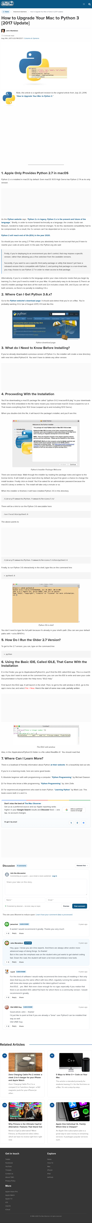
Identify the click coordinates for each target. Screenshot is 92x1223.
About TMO (9, 1177)
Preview (66, 906)
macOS (8, 1206)
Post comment (79, 906)
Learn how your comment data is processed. (54, 914)
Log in (54, 876)
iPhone (49, 1170)
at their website (58, 764)
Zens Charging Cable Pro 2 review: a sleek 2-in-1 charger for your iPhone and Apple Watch (25, 1077)
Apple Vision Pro (11, 1191)
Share (21, 933)
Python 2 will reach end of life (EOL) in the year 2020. (25, 235)
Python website (15, 219)
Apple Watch (10, 1195)
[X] (71, 823)
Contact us (9, 1173)
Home (7, 12)
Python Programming (61, 777)
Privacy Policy (10, 1180)
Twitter (7, 1159)
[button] (84, 4)
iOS (6, 1202)
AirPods (50, 1177)
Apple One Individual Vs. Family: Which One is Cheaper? (71, 1125)
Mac (48, 1166)
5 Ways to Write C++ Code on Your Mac (71, 1076)
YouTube (8, 1166)
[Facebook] (83, 823)
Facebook (9, 1163)
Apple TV (8, 1198)
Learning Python (62, 789)
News (49, 1159)
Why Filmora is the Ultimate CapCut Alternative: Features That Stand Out (25, 1125)
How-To (50, 1163)
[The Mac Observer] (7, 4)
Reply (14, 933)
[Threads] (77, 823)
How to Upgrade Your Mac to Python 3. (35, 96)
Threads (8, 1170)
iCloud (7, 1209)
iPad (49, 1173)
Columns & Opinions (20, 12)
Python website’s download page (25, 300)
